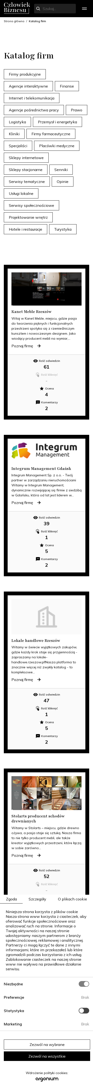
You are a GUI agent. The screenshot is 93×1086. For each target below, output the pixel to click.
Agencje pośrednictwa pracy (34, 110)
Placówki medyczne (56, 145)
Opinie (62, 181)
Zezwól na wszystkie (47, 1056)
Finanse (67, 86)
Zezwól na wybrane (47, 1044)
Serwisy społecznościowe (31, 205)
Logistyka (17, 122)
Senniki (61, 169)
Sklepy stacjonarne (25, 169)
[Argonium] (47, 1080)
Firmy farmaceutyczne (50, 133)
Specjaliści (18, 145)
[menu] (84, 8)
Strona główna (14, 21)
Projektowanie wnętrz (28, 217)
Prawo (76, 110)
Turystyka (63, 229)
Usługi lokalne (21, 193)
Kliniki (14, 133)
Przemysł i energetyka (57, 122)
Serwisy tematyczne (27, 181)
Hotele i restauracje (25, 229)
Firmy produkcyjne (25, 74)
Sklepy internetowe (26, 157)
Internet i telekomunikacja (31, 98)
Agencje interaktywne (28, 86)
